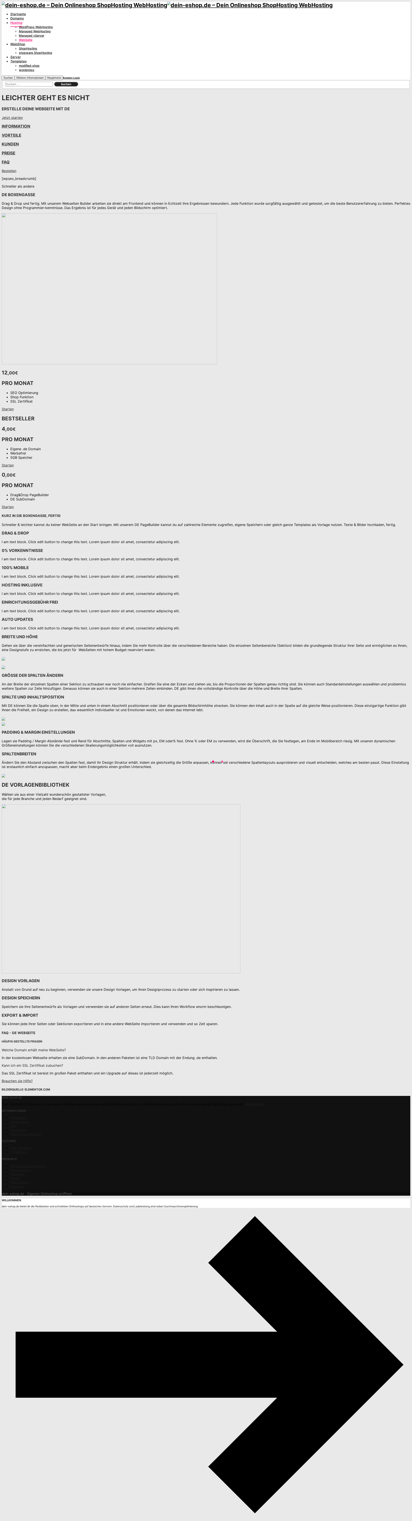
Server (15, 1178)
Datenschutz (19, 1122)
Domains (17, 1186)
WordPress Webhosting (28, 1166)
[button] (206, 1050)
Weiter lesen (254, 1104)
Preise (8, 153)
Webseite (17, 1174)
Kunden (10, 144)
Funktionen (18, 1152)
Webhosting (19, 1182)
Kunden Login (71, 77)
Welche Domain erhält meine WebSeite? (34, 1050)
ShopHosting (20, 1170)
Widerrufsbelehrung (25, 1134)
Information (16, 126)
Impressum (18, 1130)
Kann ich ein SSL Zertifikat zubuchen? (32, 1065)
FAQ (6, 162)
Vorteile (11, 135)
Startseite (17, 1118)
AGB (13, 1126)
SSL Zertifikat (20, 1148)
